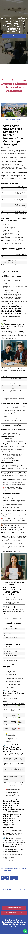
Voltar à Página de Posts (14, 913)
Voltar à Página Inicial (14, 907)
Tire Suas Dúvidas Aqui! (15, 35)
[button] (25, 931)
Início (2, 68)
